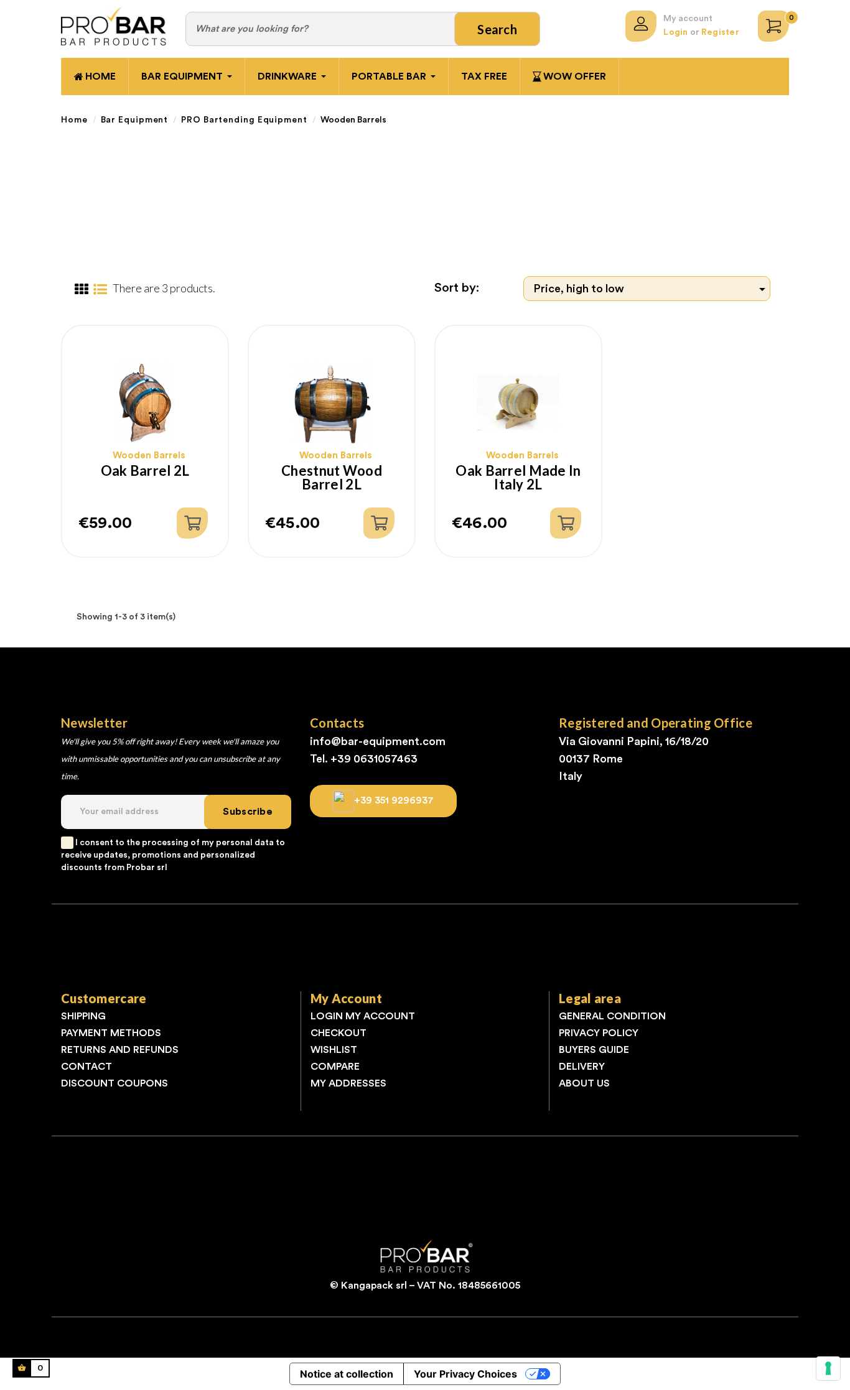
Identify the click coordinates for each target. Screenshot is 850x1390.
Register (720, 32)
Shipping (83, 1016)
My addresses (348, 1083)
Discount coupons (114, 1083)
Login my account (363, 1016)
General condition (612, 1016)
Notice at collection (346, 1374)
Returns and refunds (120, 1050)
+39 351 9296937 (394, 800)
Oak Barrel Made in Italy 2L (518, 477)
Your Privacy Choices (465, 1374)
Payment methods (111, 1033)
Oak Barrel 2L (145, 471)
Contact (86, 1067)
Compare (335, 1067)
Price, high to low (651, 289)
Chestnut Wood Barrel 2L (331, 477)
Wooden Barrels (149, 455)
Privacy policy (598, 1033)
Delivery (582, 1067)
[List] (100, 290)
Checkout (339, 1033)
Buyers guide (594, 1050)
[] (192, 523)
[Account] (640, 26)
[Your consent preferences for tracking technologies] (828, 1368)
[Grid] (81, 290)
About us (584, 1083)
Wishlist (334, 1050)
